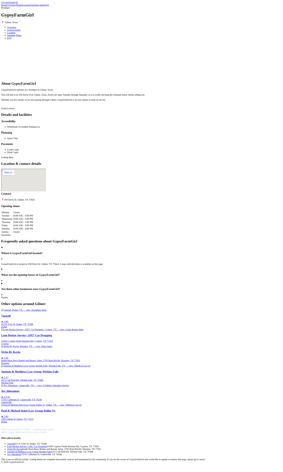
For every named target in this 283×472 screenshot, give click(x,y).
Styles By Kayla (14, 449)
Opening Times (14, 35)
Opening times (37, 5)
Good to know (14, 30)
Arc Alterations (14, 454)
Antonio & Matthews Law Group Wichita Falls (29, 451)
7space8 (11, 443)
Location (27, 5)
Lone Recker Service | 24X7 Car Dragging (27, 446)
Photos (19, 5)
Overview (11, 5)
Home (4, 5)
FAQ (46, 5)
